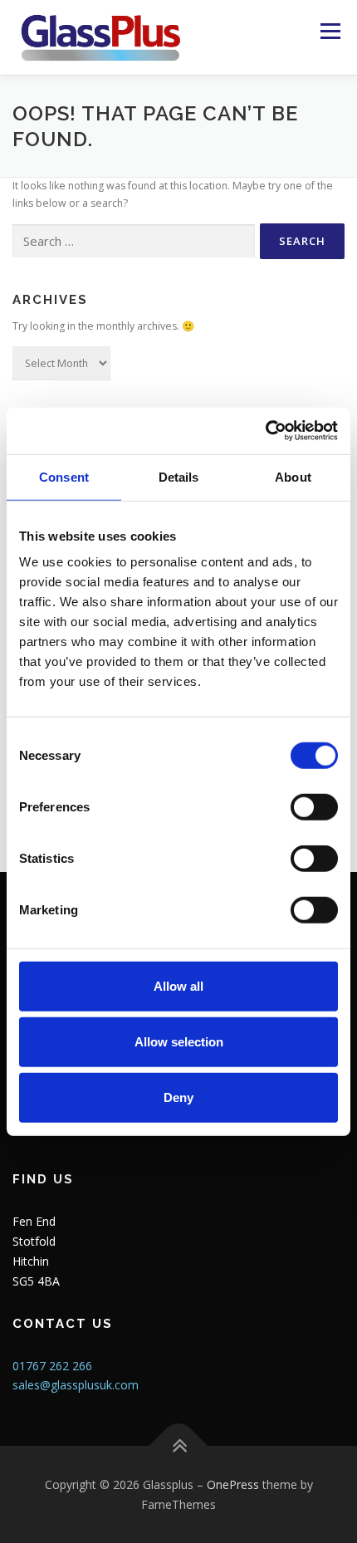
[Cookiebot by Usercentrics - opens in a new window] (265, 431)
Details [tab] (179, 476)
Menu (329, 31)
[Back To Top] (178, 1445)
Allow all (178, 986)
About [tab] (293, 476)
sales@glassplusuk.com (75, 1385)
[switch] (314, 807)
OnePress (233, 1484)
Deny (178, 1097)
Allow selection (178, 1042)
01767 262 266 (52, 1366)
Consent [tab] (64, 476)
